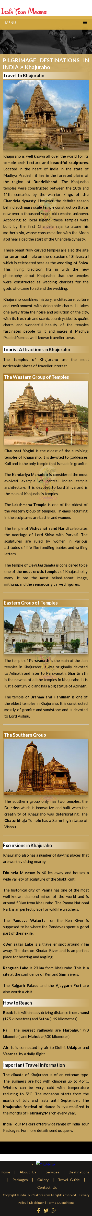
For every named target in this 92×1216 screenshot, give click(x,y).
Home (5, 1172)
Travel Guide (69, 1179)
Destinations (79, 1172)
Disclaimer (36, 1203)
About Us (28, 1172)
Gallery (43, 1179)
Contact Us (47, 1187)
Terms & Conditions (60, 1203)
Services (52, 1172)
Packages (20, 1179)
